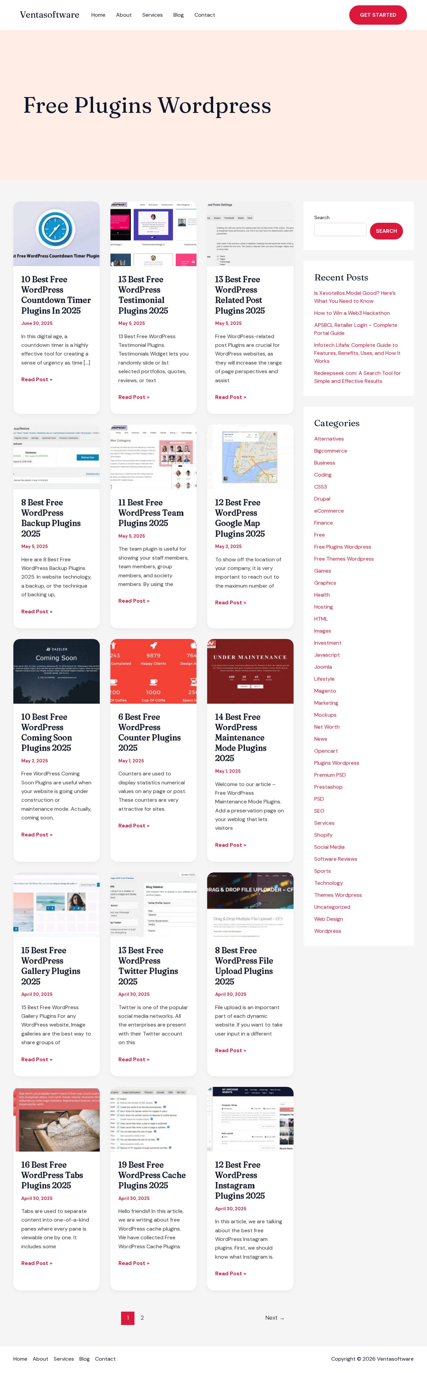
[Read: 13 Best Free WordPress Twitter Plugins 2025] (153, 904)
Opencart (326, 750)
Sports (322, 870)
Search (322, 217)
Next (275, 1317)
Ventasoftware (49, 14)
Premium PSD (330, 774)
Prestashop (328, 786)
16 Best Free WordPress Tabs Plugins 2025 (52, 1175)
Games (322, 570)
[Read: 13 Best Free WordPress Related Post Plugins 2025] (250, 233)
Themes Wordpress (338, 894)
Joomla (323, 666)
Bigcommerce (330, 450)
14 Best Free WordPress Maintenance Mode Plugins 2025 (241, 737)
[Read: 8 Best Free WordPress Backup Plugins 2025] (56, 456)
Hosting (323, 606)
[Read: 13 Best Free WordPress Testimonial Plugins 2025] (153, 233)
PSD (319, 798)
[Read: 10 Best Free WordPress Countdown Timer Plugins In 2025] (56, 233)
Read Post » (36, 380)
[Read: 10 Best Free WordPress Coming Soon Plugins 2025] (56, 670)
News (320, 738)
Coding (323, 474)
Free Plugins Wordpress (342, 546)
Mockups (325, 714)
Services (152, 14)
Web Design (328, 918)
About (124, 14)
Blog (178, 14)
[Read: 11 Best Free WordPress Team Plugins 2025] (153, 456)
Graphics (325, 582)
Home (98, 14)
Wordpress (327, 930)
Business (324, 462)
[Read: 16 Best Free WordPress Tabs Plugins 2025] (56, 1118)
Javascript (327, 654)
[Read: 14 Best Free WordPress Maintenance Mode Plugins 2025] (250, 670)
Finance (323, 522)
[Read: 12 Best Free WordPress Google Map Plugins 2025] (250, 456)
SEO (319, 810)
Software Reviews (335, 858)
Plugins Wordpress (336, 762)
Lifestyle (324, 678)
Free (319, 534)
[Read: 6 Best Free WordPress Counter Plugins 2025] (153, 670)
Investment (328, 642)
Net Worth (327, 726)
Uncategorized (332, 906)
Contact (204, 14)
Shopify (323, 834)
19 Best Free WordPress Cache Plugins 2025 (152, 1175)
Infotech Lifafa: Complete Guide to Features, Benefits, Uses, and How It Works (357, 353)
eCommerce (329, 510)
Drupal (322, 498)
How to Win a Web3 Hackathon (352, 312)
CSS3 (320, 486)
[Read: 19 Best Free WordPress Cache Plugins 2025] (153, 1118)
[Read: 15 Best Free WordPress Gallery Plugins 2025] (56, 904)
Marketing (326, 702)
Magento (325, 690)
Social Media (329, 846)
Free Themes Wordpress (344, 558)
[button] (378, 15)
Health (322, 594)
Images (322, 630)
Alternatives (329, 438)
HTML (321, 618)
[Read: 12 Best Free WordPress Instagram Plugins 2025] (250, 1118)
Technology (328, 882)
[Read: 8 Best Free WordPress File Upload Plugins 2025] (250, 904)
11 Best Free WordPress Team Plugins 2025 (151, 513)
